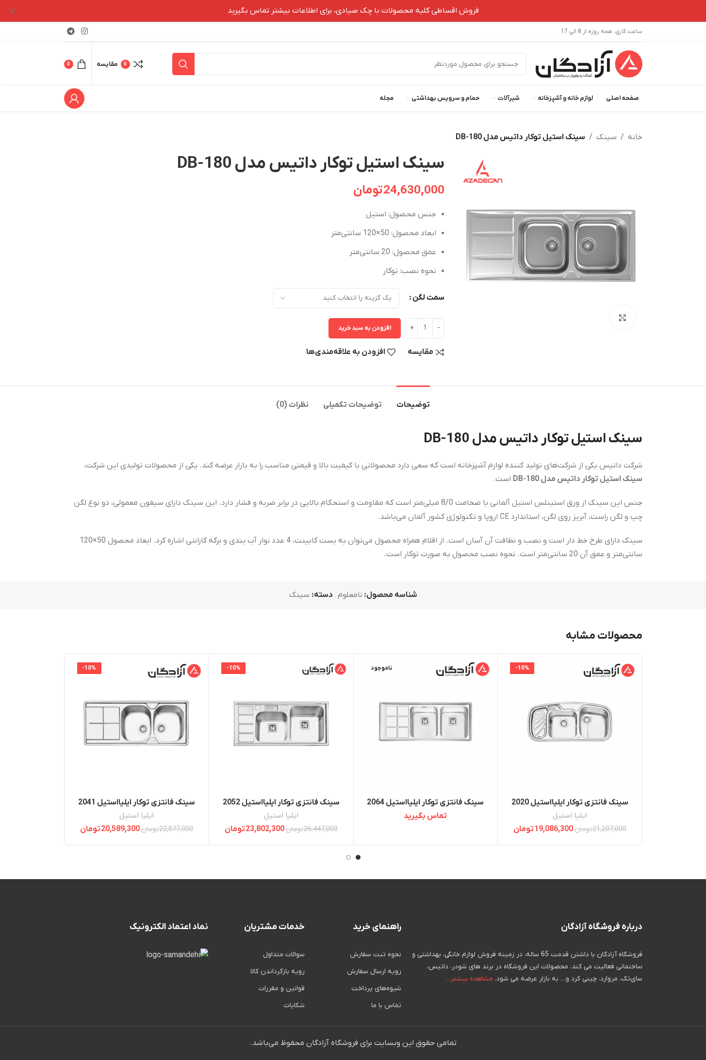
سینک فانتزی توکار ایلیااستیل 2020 (569, 802)
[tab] (413, 400)
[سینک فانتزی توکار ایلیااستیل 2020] (570, 726)
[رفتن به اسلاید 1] (358, 857)
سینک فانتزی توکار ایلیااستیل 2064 (425, 802)
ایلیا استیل (570, 815)
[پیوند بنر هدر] (353, 11)
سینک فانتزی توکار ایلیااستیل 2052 (281, 802)
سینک (606, 137)
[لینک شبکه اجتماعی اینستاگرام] (84, 31)
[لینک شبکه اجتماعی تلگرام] (71, 31)
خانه (635, 137)
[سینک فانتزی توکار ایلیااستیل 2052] (281, 726)
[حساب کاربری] (74, 98)
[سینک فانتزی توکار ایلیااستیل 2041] (137, 726)
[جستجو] (183, 64)
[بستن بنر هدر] (12, 11)
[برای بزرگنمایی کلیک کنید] (622, 317)
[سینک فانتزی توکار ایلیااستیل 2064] (426, 726)
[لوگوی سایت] (589, 63)
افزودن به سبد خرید (364, 328)
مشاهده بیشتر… (469, 978)
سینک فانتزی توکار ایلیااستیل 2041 (136, 802)
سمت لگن (428, 298)
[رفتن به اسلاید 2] (348, 857)
